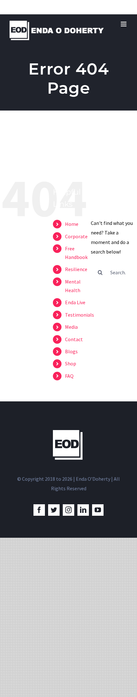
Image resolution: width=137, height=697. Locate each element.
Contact (74, 339)
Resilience (76, 269)
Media (71, 327)
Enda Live (75, 302)
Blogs (71, 351)
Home (71, 224)
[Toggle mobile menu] (124, 24)
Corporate (76, 236)
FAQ (69, 376)
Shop (70, 363)
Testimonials (79, 315)
